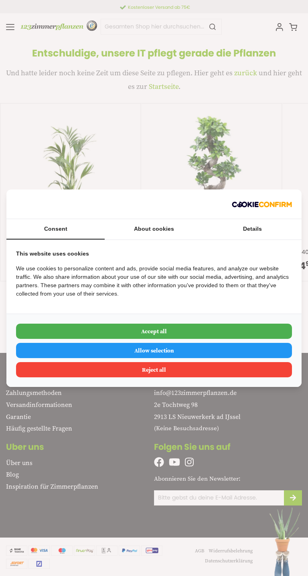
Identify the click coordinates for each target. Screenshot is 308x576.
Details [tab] (252, 229)
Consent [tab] (55, 229)
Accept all (154, 331)
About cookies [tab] (154, 229)
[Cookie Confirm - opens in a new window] (262, 204)
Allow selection (154, 350)
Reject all (154, 370)
